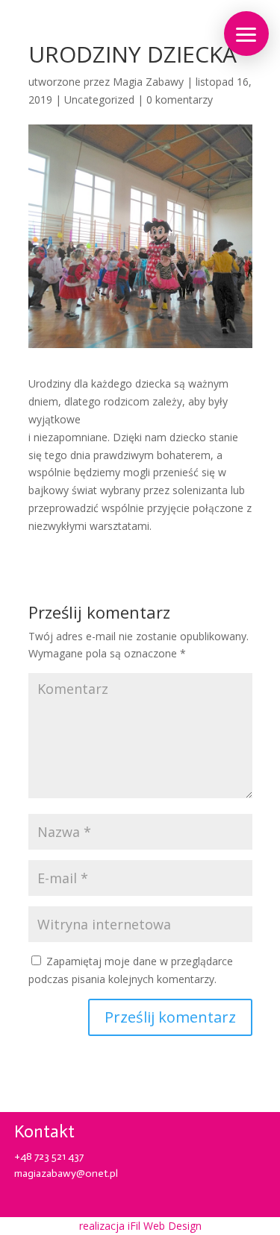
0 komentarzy (179, 99)
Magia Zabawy (148, 82)
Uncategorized (99, 99)
